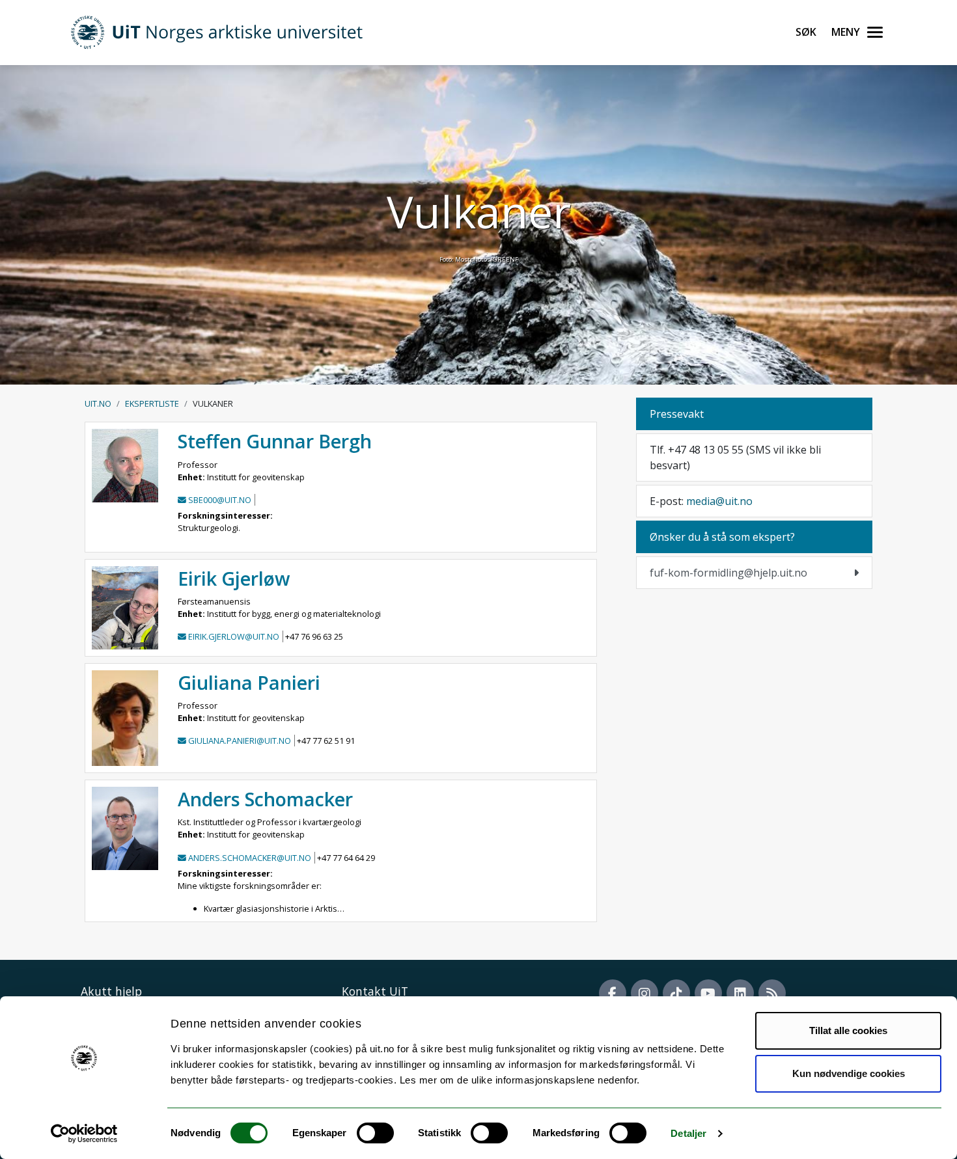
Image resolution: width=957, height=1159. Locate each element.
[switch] (375, 1133)
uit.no (98, 403)
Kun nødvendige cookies (848, 1073)
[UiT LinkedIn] (740, 993)
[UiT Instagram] (644, 993)
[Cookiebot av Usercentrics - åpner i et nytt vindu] (84, 1133)
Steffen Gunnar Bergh (275, 441)
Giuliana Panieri (249, 682)
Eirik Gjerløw (234, 578)
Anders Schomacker (265, 798)
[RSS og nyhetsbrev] (772, 993)
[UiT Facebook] (612, 993)
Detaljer (688, 1133)
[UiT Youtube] (708, 993)
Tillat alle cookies (848, 1030)
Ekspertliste (152, 403)
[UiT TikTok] (676, 993)
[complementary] (754, 572)
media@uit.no (719, 501)
